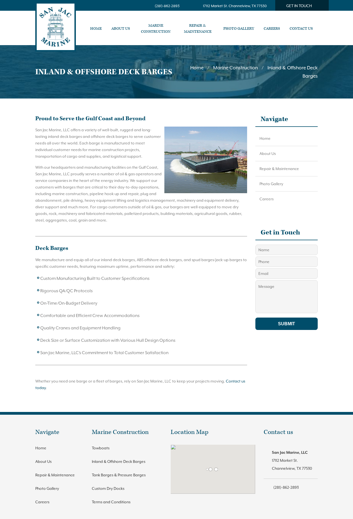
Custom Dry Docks (108, 488)
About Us (268, 153)
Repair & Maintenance (279, 168)
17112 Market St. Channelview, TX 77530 (235, 6)
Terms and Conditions (111, 502)
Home (197, 67)
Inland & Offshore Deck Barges (118, 461)
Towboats (100, 448)
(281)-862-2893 (167, 6)
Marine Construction (235, 67)
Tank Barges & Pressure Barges (119, 475)
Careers (267, 199)
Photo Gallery (271, 184)
